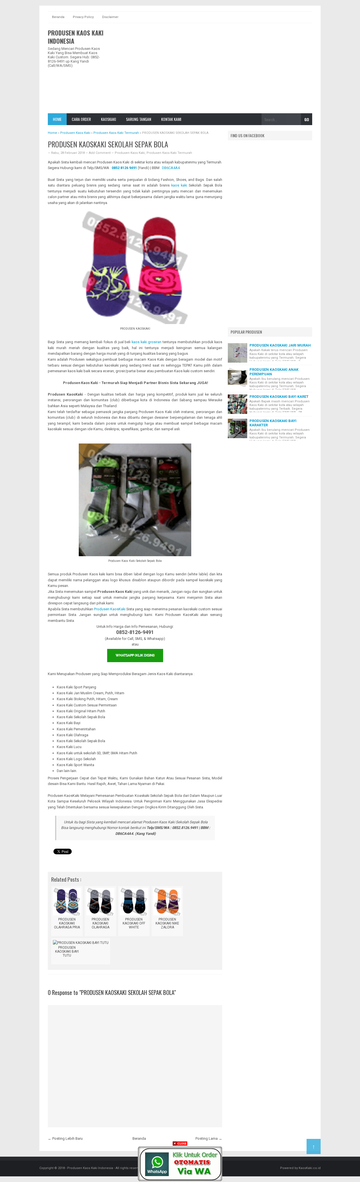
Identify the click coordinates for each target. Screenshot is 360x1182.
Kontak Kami (171, 119)
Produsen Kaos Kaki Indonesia (76, 36)
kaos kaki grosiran (146, 342)
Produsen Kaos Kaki (130, 153)
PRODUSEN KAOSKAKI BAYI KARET (279, 396)
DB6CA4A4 (171, 168)
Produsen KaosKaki (109, 609)
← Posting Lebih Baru (65, 1138)
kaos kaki (179, 185)
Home (57, 119)
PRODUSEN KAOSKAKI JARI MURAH (280, 345)
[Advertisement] (209, 68)
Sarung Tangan (138, 119)
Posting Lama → (208, 1138)
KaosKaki (108, 119)
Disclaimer (110, 17)
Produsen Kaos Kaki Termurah (169, 153)
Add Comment (100, 153)
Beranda (58, 17)
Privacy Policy (83, 17)
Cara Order (81, 119)
